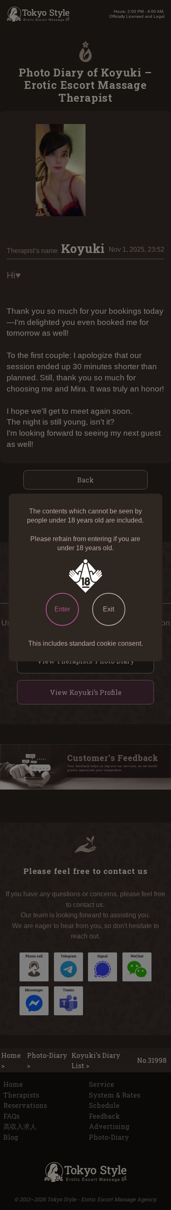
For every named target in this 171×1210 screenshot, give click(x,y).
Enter (62, 609)
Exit (108, 609)
